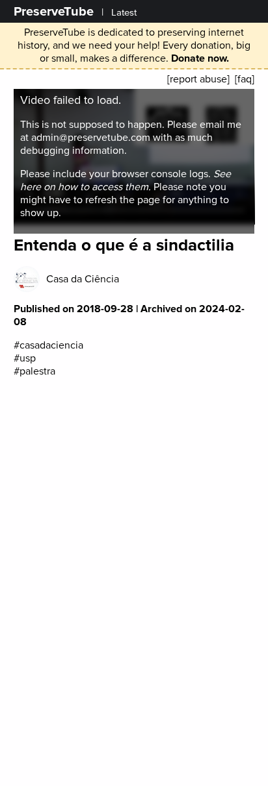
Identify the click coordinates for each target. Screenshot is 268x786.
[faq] (244, 79)
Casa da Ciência (82, 279)
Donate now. (200, 58)
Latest (124, 12)
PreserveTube (54, 11)
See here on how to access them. (125, 180)
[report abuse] (198, 79)
